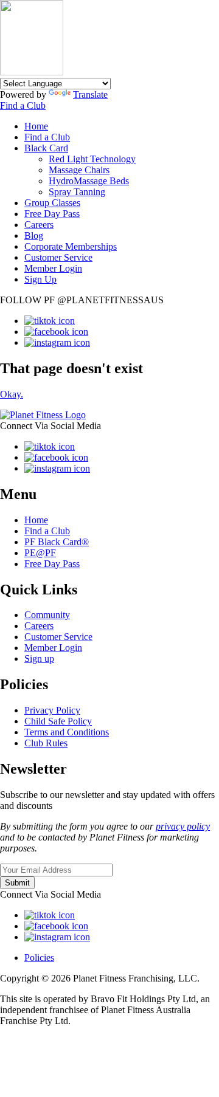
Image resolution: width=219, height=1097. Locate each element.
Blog (33, 235)
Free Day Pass (52, 213)
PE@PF (40, 553)
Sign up (39, 658)
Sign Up (40, 279)
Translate (90, 94)
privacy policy (183, 826)
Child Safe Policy (58, 721)
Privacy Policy (52, 710)
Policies (39, 957)
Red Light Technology (92, 159)
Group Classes (52, 203)
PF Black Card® (56, 542)
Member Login (53, 268)
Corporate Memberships (70, 246)
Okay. (11, 394)
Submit (17, 882)
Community (47, 615)
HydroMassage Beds (89, 181)
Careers (39, 224)
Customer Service (58, 257)
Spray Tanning (77, 192)
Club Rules (46, 743)
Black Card (46, 148)
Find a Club (23, 105)
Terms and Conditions (66, 732)
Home (36, 126)
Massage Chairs (79, 170)
